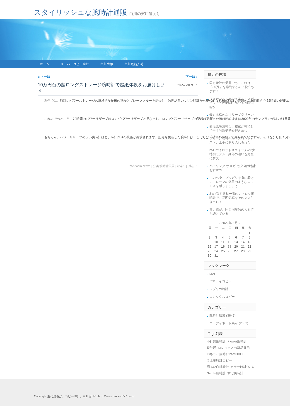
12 (229, 242)
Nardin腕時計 (216, 373)
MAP (212, 274)
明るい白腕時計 (218, 367)
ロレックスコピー (222, 296)
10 (216, 242)
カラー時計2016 (242, 367)
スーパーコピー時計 (74, 64)
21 (243, 246)
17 (216, 246)
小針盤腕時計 (216, 341)
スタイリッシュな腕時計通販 (80, 12)
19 (229, 246)
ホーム (44, 64)
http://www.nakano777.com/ (116, 396)
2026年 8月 (229, 223)
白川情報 (106, 64)
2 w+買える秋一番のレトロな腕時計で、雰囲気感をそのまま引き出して (231, 198)
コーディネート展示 (228, 323)
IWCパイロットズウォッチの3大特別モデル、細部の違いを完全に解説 (232, 154)
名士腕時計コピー (219, 360)
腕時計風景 (222, 315)
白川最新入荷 (133, 64)
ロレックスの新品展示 (234, 347)
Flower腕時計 (237, 341)
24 (216, 251)
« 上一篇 (44, 77)
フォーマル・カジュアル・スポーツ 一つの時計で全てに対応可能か (232, 103)
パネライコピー (220, 281)
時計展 (211, 347)
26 (229, 251)
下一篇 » (192, 77)
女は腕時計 (235, 373)
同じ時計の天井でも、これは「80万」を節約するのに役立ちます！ (231, 87)
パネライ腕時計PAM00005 (225, 354)
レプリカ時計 (218, 289)
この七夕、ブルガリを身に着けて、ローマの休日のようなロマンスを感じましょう (231, 182)
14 (243, 242)
